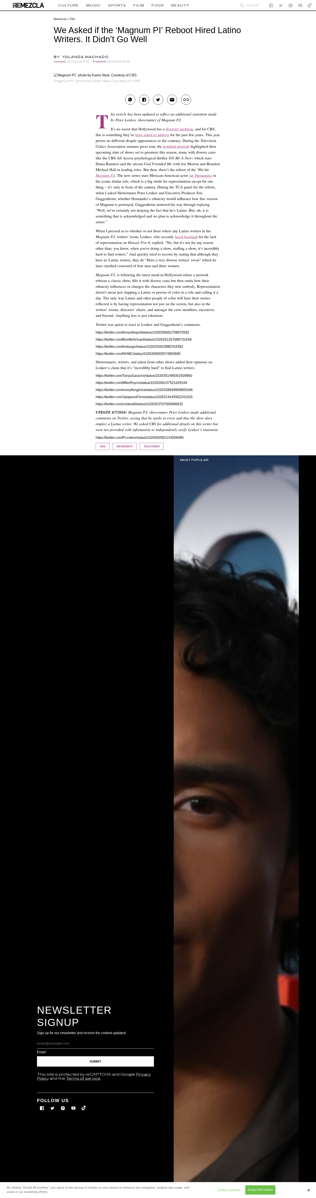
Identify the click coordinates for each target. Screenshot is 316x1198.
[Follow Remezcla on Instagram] (290, 5)
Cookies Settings (229, 1190)
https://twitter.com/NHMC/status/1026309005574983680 (138, 354)
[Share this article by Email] (172, 100)
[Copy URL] (186, 100)
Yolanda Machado (85, 57)
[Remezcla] (28, 5)
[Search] (242, 5)
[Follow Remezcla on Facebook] (271, 5)
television (152, 446)
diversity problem (179, 128)
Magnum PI (124, 446)
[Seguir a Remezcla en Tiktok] (310, 5)
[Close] (308, 1190)
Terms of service (83, 1078)
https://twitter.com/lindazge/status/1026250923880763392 (139, 346)
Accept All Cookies (260, 1190)
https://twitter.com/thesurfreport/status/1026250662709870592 (142, 332)
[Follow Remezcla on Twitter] (53, 1105)
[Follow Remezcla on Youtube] (74, 1105)
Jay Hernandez (200, 175)
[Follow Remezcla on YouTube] (300, 5)
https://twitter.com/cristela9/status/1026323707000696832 (139, 404)
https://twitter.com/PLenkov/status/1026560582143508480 (140, 437)
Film (72, 19)
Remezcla (60, 19)
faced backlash (186, 236)
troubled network (175, 146)
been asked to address (152, 134)
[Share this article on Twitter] (158, 100)
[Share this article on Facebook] (144, 100)
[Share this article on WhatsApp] (130, 100)
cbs (103, 446)
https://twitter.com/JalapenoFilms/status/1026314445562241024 (144, 397)
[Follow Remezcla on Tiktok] (84, 1105)
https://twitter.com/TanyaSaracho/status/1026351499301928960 (144, 375)
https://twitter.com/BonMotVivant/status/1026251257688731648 (144, 339)
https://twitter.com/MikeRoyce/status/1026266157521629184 (141, 383)
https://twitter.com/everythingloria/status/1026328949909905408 (144, 390)
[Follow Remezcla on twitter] (281, 5)
